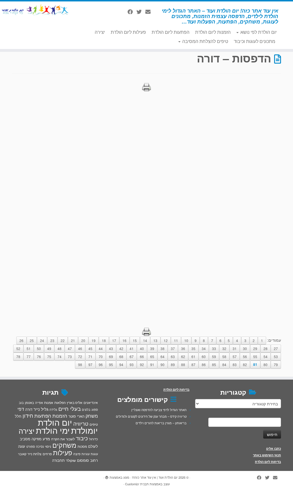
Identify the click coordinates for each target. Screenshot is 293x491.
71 (90, 356)
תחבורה (58, 460)
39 (152, 348)
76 (39, 356)
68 (121, 356)
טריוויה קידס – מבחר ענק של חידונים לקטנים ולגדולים (151, 416)
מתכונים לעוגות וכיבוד (254, 41)
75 (49, 356)
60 (204, 356)
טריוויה (80, 423)
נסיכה (40, 446)
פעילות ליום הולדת (128, 32)
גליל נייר (40, 409)
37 (173, 348)
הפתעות (42, 415)
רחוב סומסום (87, 460)
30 (245, 348)
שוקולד (71, 460)
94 (121, 364)
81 (255, 364)
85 (214, 364)
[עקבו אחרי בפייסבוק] (132, 11)
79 (276, 364)
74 (60, 356)
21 (73, 340)
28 (266, 348)
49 (49, 348)
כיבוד (82, 438)
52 (18, 348)
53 (276, 356)
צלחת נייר (34, 453)
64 (163, 356)
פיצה (76, 453)
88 (183, 364)
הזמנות (59, 415)
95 (111, 364)
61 (193, 356)
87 (193, 364)
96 (101, 364)
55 (255, 356)
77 (29, 356)
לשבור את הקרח (63, 439)
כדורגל (93, 439)
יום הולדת (55, 422)
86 (204, 364)
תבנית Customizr (137, 484)
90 (163, 364)
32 (224, 348)
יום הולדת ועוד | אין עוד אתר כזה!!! (155, 477)
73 (70, 356)
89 (173, 364)
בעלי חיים (69, 408)
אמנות (48, 402)
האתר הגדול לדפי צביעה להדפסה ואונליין (159, 409)
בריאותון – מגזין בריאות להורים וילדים (161, 423)
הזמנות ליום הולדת (213, 32)
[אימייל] (149, 11)
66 (142, 356)
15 (135, 340)
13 (155, 340)
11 (176, 340)
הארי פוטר (76, 416)
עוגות (94, 453)
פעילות (62, 452)
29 (255, 348)
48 (60, 348)
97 (90, 364)
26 (21, 340)
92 (142, 364)
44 (101, 348)
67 (132, 356)
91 (152, 364)
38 (163, 348)
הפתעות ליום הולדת (170, 32)
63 (173, 356)
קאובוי (22, 453)
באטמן (29, 402)
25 (32, 340)
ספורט (30, 446)
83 (235, 364)
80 (266, 364)
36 (183, 348)
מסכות (82, 446)
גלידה (53, 409)
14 (145, 340)
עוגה (21, 446)
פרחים (47, 453)
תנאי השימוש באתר (267, 455)
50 (39, 348)
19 (94, 340)
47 (70, 348)
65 (152, 356)
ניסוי (48, 446)
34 (204, 348)
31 (235, 348)
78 (18, 356)
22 (63, 340)
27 (276, 348)
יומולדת (84, 430)
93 (132, 364)
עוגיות (86, 453)
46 (80, 348)
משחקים (64, 444)
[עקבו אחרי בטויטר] (140, 11)
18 (104, 340)
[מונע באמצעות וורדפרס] (107, 476)
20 (83, 340)
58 (224, 356)
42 (121, 348)
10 (186, 340)
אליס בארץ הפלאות (68, 402)
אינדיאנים (91, 402)
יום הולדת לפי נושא (258, 32)
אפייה (39, 402)
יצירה (100, 32)
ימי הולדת (53, 430)
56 (245, 356)
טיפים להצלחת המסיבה (204, 41)
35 (193, 348)
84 (224, 364)
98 (80, 364)
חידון (28, 415)
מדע (46, 438)
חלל (18, 416)
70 (101, 356)
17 (114, 340)
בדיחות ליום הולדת (268, 461)
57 (235, 356)
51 (29, 348)
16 (124, 340)
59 (214, 356)
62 (183, 356)
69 (111, 356)
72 (80, 356)
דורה (28, 409)
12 (166, 340)
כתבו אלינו (273, 448)
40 (142, 348)
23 (52, 340)
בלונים (86, 409)
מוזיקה (36, 438)
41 (132, 348)
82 (245, 364)
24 (42, 340)
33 (214, 348)
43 (111, 348)
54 (266, 356)
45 (90, 348)
